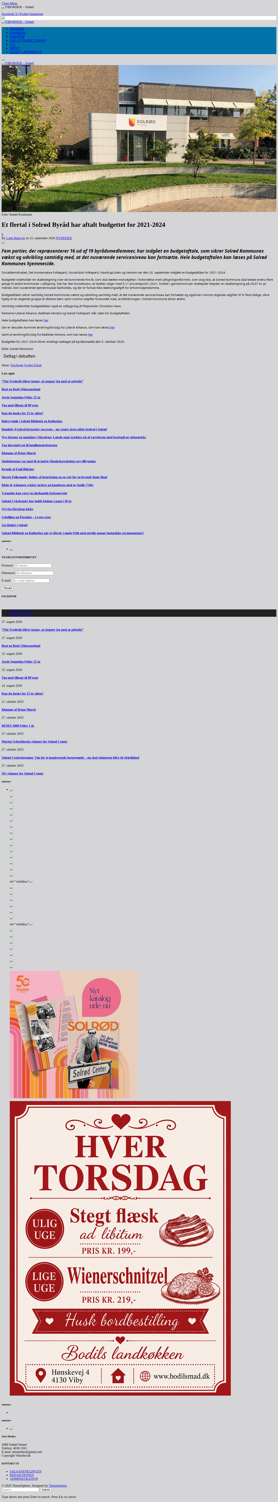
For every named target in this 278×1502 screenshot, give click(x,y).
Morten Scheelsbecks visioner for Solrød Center (34, 741)
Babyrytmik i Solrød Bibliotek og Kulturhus (32, 421)
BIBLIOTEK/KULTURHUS (28, 41)
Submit (46, 1489)
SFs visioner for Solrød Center (23, 773)
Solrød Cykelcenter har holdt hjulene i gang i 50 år (37, 501)
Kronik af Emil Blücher (18, 469)
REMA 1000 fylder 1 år (18, 725)
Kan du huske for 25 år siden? (22, 413)
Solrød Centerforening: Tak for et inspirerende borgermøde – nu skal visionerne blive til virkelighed (70, 757)
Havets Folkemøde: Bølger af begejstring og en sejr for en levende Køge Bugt (54, 477)
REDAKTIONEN (22, 1475)
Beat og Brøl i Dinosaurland (21, 389)
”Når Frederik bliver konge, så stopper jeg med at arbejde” (42, 381)
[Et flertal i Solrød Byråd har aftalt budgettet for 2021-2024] (139, 211)
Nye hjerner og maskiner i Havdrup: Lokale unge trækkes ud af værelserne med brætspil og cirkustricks (74, 437)
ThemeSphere (58, 1485)
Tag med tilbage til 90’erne (20, 405)
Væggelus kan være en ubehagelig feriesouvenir (34, 493)
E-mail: (7, 580)
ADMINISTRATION (24, 1478)
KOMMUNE (18, 33)
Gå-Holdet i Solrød (14, 525)
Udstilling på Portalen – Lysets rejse (26, 517)
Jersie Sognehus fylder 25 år (21, 397)
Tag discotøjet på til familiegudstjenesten (29, 445)
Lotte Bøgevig (15, 238)
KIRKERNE (17, 37)
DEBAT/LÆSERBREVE (26, 52)
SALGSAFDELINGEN (26, 1471)
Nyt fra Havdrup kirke (17, 509)
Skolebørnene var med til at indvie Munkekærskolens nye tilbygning (49, 461)
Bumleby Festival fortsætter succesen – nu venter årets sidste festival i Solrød (54, 429)
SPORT (15, 48)
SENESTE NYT (21, 611)
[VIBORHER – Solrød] (18, 22)
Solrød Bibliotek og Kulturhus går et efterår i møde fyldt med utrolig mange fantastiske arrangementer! (73, 533)
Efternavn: (8, 573)
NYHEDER (17, 29)
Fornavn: (7, 565)
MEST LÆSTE (20, 615)
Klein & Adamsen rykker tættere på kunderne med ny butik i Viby (48, 485)
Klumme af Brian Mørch (19, 453)
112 (12, 44)
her (46, 320)
